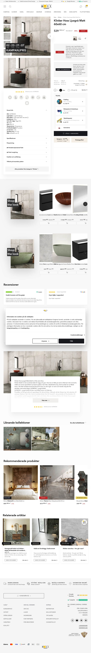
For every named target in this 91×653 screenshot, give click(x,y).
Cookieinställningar (77, 335)
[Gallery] (31, 36)
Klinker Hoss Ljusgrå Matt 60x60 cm (71, 17)
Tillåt (71, 341)
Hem (55, 17)
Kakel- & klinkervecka (11, 1)
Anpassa (44, 341)
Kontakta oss (83, 628)
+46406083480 (83, 625)
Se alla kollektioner (77, 423)
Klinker (59, 17)
